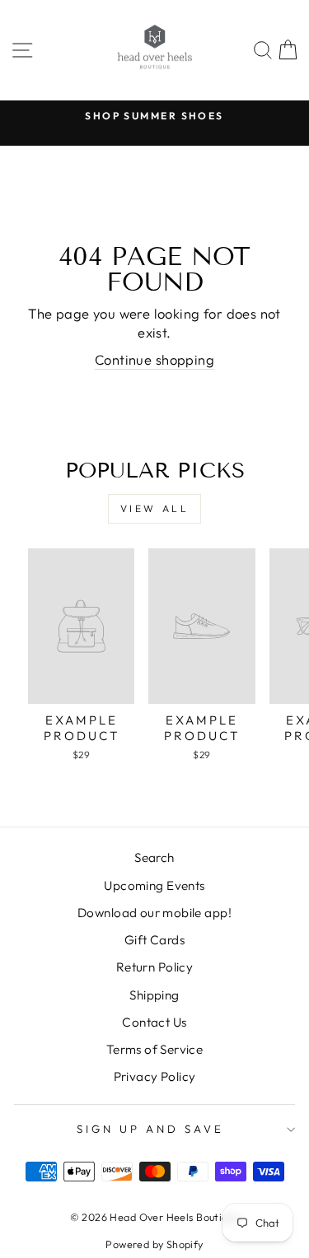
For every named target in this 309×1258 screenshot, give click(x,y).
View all (155, 508)
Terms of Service (155, 1049)
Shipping (154, 995)
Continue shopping (154, 359)
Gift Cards (154, 940)
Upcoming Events (154, 885)
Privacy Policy (155, 1076)
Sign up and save (150, 1128)
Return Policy (154, 967)
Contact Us (154, 1022)
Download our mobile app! (154, 912)
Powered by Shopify (154, 1244)
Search (154, 857)
